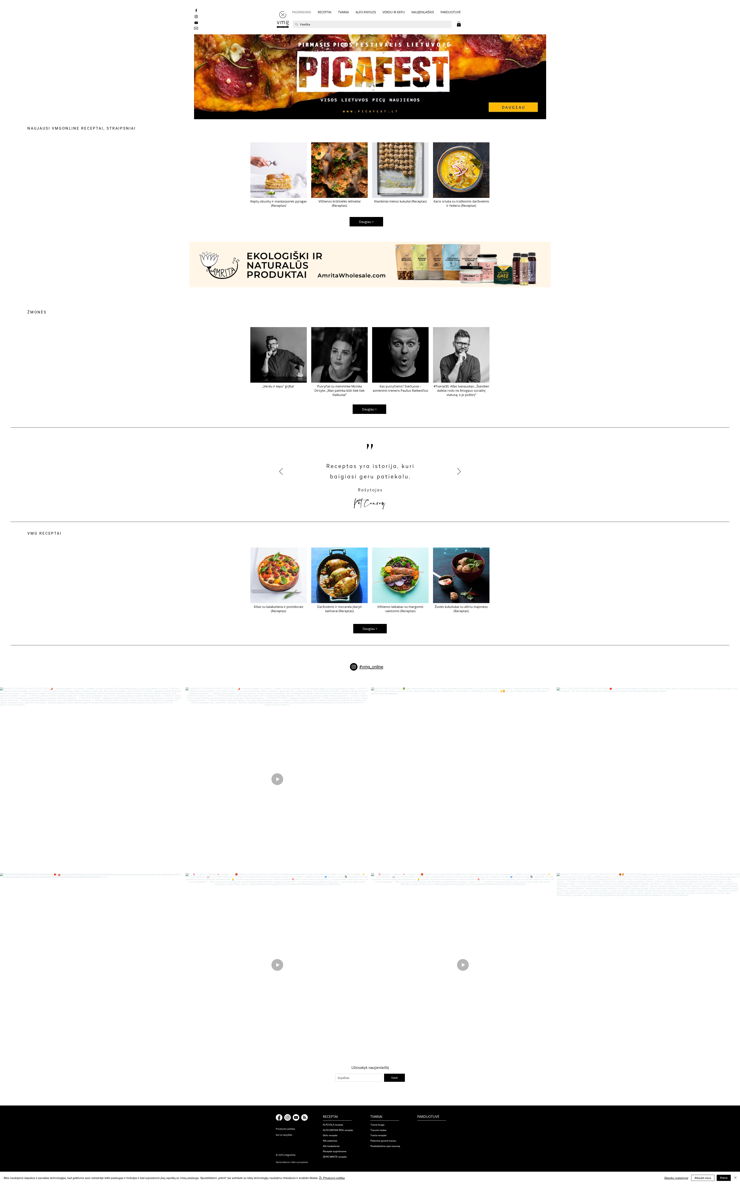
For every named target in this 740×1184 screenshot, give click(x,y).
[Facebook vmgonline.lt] (196, 10)
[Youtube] (296, 1117)
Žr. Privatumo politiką (332, 1178)
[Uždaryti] (735, 1178)
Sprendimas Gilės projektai (292, 1162)
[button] (459, 23)
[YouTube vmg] (196, 23)
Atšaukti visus (703, 1178)
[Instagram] (353, 667)
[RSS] (304, 1117)
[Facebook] (279, 1117)
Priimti (723, 1178)
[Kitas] (459, 471)
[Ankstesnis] (281, 471)
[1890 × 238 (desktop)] (370, 264)
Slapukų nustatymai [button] (676, 1178)
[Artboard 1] (370, 76)
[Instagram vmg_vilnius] (196, 16)
